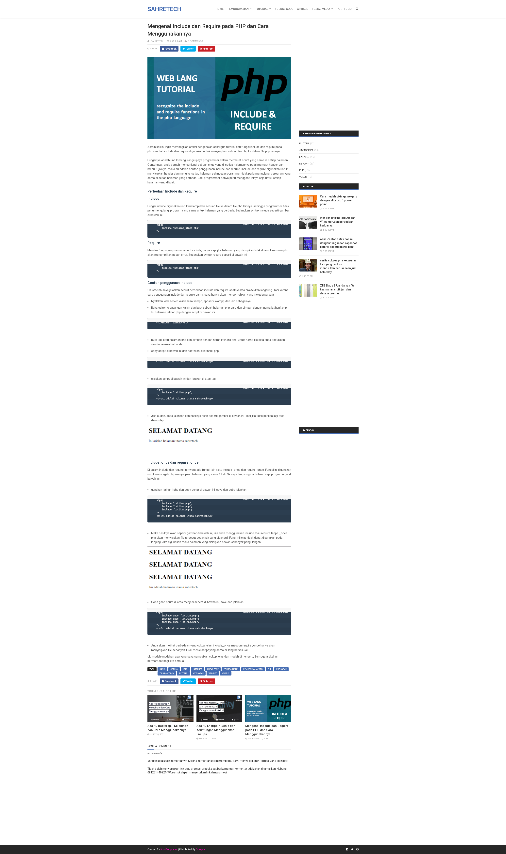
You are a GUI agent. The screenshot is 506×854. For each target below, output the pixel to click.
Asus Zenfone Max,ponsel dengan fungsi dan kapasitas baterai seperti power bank (338, 243)
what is (225, 673)
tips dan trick (167, 673)
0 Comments (195, 41)
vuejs (303, 177)
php (269, 669)
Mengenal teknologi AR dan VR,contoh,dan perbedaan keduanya (337, 221)
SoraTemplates (168, 849)
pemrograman (231, 669)
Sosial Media (321, 8)
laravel (304, 157)
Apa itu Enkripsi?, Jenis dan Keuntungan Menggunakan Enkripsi (215, 730)
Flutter (304, 143)
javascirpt (306, 150)
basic (162, 669)
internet (197, 669)
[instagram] (357, 849)
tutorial (183, 673)
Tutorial (261, 8)
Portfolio (344, 8)
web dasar (198, 673)
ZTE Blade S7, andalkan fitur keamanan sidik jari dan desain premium (338, 289)
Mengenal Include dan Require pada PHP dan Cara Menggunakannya (267, 730)
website (213, 673)
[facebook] (347, 849)
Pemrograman (238, 8)
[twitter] (352, 849)
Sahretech (164, 9)
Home (220, 8)
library (304, 163)
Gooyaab (201, 849)
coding (174, 669)
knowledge (213, 669)
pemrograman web (253, 669)
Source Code (284, 8)
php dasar (281, 669)
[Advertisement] (324, 44)
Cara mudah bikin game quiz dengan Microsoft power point (338, 200)
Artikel (302, 8)
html (185, 669)
